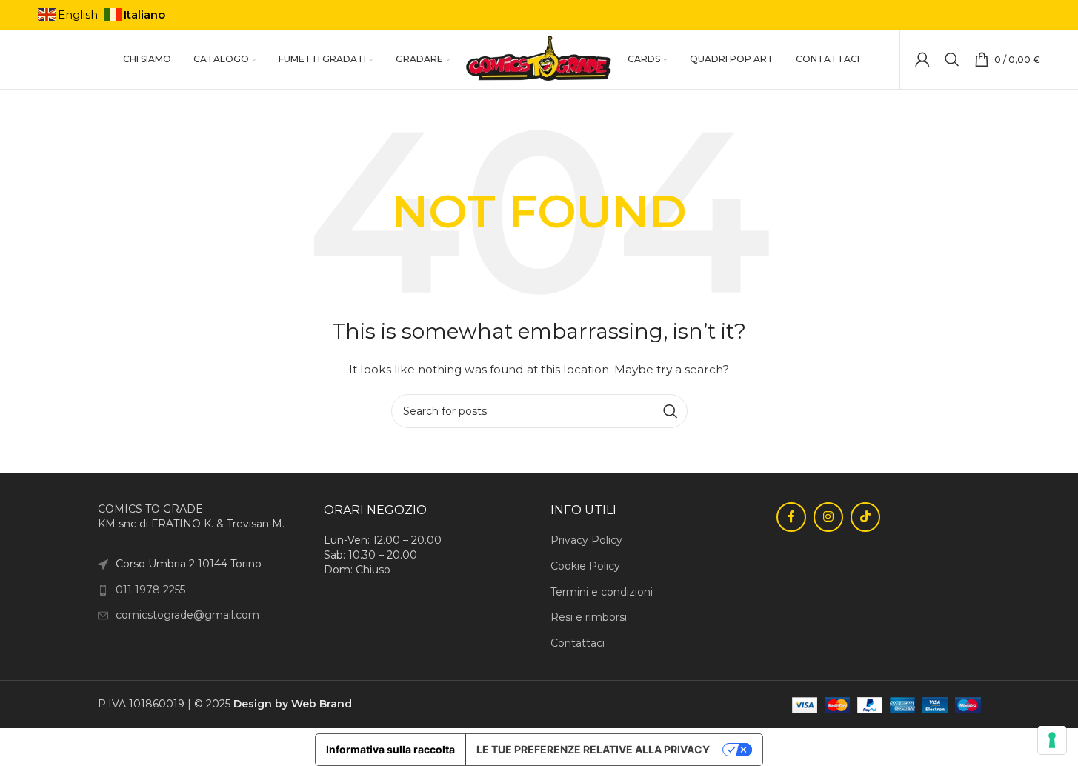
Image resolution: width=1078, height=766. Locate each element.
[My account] (922, 59)
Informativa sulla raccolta (390, 749)
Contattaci (577, 643)
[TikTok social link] (865, 517)
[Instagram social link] (828, 517)
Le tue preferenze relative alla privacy (593, 749)
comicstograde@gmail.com (187, 615)
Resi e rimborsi (588, 617)
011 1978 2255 (150, 589)
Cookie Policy (585, 566)
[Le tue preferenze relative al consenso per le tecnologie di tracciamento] (1052, 740)
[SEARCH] (670, 411)
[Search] (952, 59)
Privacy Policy (586, 540)
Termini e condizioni (601, 592)
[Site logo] (538, 58)
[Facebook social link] (791, 517)
